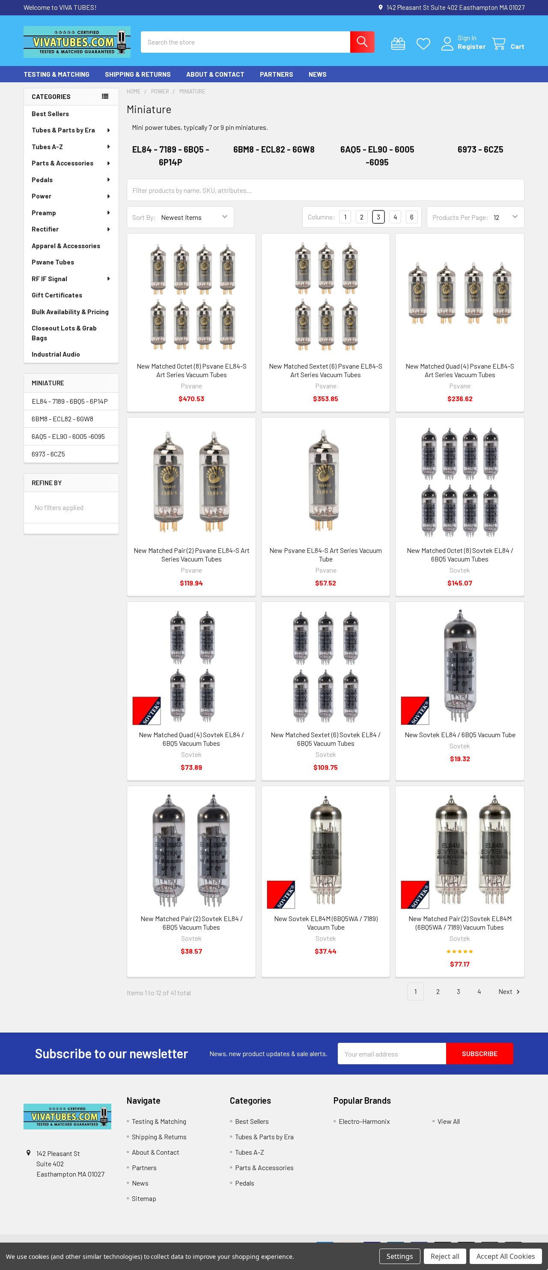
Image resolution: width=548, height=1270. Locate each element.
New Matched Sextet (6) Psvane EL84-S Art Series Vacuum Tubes (325, 370)
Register (471, 46)
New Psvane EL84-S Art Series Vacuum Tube (325, 554)
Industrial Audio (56, 354)
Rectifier (45, 229)
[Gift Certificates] (400, 44)
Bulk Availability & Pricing (70, 311)
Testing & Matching (56, 74)
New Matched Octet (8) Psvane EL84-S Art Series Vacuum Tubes (192, 370)
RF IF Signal (49, 278)
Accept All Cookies (506, 1256)
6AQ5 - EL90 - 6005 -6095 (68, 436)
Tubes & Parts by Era (63, 130)
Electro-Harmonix (364, 1121)
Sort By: (144, 217)
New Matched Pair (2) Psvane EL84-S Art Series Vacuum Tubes (192, 554)
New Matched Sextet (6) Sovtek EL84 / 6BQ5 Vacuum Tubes (326, 738)
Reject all (445, 1256)
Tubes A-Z (47, 146)
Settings (400, 1256)
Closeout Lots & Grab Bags (64, 333)
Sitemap (144, 1198)
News (318, 74)
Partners (276, 74)
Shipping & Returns (138, 74)
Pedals (42, 179)
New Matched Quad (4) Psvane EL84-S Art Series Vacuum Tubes (459, 370)
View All (449, 1121)
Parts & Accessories (62, 163)
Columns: (321, 217)
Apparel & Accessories (66, 245)
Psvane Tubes (53, 262)
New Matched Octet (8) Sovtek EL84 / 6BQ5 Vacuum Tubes (460, 554)
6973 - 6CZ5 (48, 454)
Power (41, 196)
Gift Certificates (57, 295)
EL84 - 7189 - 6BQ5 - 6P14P (70, 401)
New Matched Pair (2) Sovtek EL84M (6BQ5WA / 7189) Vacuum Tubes (460, 922)
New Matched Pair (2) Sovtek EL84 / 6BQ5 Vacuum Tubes (191, 922)
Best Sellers (50, 113)
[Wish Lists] (425, 44)
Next (506, 991)
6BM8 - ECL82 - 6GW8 (62, 418)
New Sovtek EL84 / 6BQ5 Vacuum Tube (460, 734)
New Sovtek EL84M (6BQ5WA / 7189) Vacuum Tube (326, 922)
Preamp (44, 212)
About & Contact (215, 74)
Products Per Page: (460, 217)
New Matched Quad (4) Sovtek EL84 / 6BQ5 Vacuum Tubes (191, 738)
